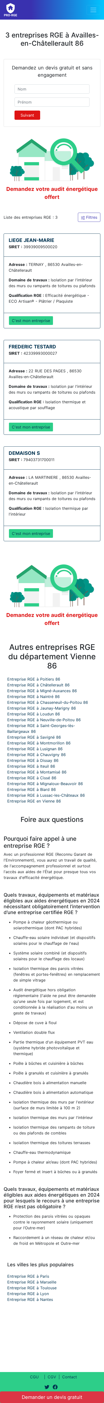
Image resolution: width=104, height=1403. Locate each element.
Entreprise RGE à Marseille (31, 1282)
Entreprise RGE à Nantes (30, 1299)
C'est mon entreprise (31, 320)
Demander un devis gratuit (52, 1397)
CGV (52, 1376)
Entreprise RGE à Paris (28, 1276)
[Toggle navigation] (93, 10)
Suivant (27, 115)
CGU (34, 1376)
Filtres (91, 217)
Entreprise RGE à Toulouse (32, 1287)
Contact (69, 1376)
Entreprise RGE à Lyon (28, 1293)
